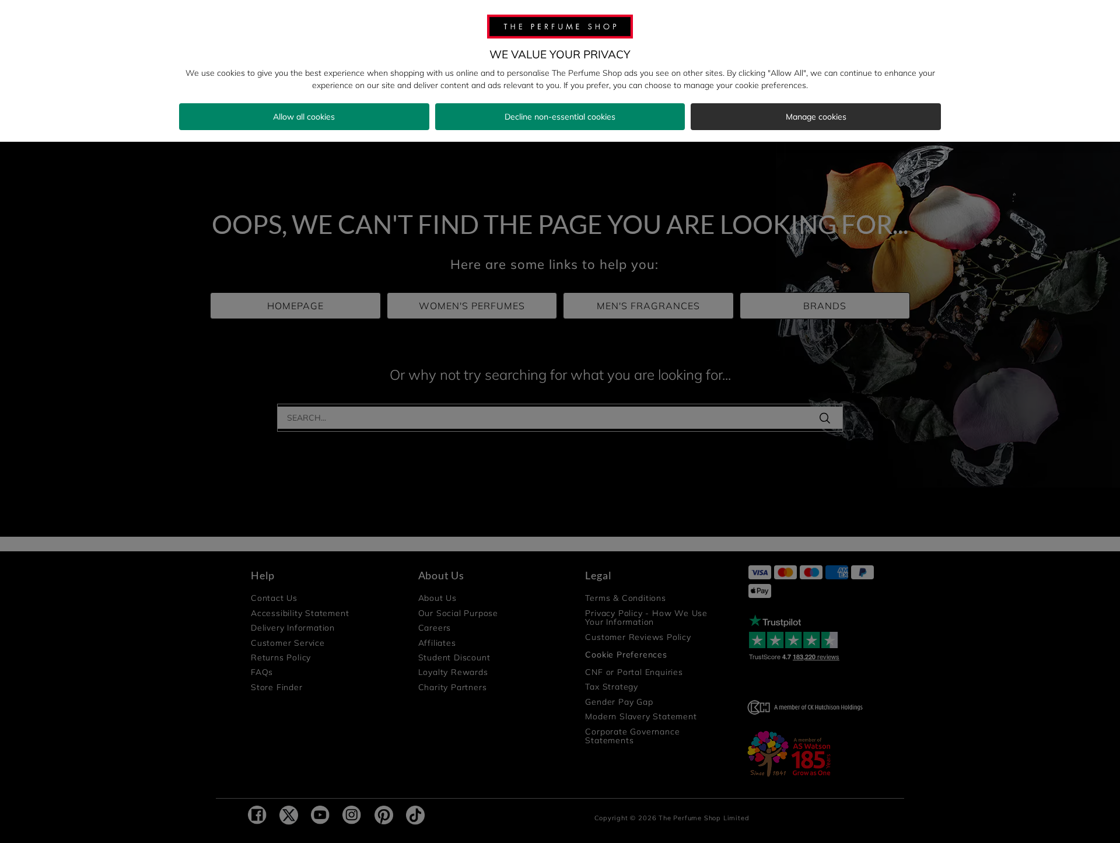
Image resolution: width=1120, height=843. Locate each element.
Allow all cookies (304, 116)
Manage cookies (816, 116)
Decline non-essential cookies (560, 116)
